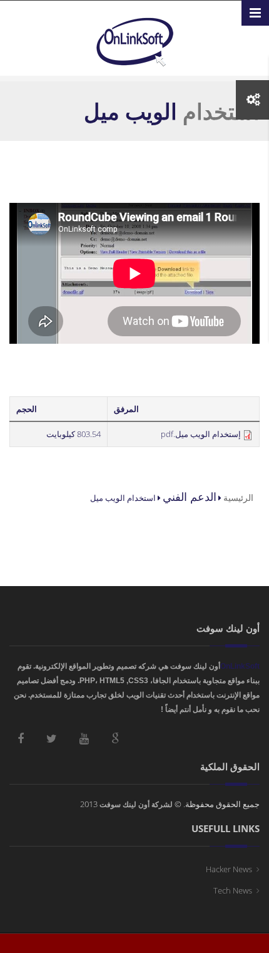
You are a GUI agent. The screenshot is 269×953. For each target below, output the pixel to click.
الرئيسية (238, 497)
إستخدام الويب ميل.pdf (201, 434)
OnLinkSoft (240, 666)
